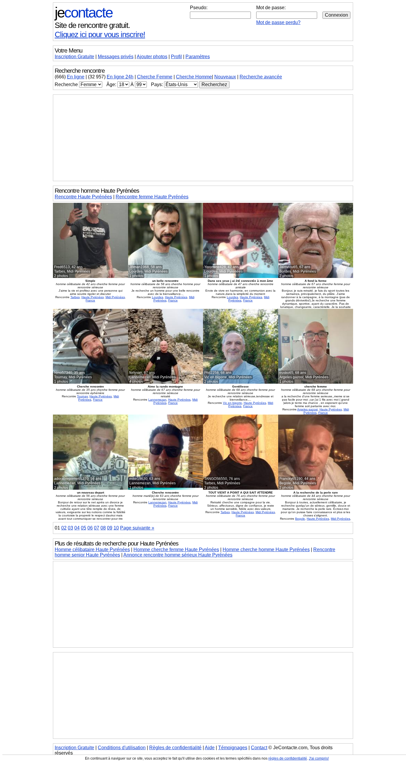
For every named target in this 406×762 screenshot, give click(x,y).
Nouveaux (225, 76)
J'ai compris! (319, 758)
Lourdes (157, 297)
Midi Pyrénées (115, 297)
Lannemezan (157, 399)
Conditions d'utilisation (122, 747)
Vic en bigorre (232, 402)
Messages (115, 56)
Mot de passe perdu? (278, 22)
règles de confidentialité (287, 758)
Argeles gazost (307, 409)
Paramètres (197, 56)
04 (77, 527)
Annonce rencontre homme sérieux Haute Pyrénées (177, 554)
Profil (176, 56)
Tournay (82, 396)
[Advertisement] (203, 137)
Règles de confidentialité (175, 747)
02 (64, 527)
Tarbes (75, 297)
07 (96, 527)
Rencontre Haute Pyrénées (83, 196)
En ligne (75, 76)
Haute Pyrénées (92, 297)
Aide (210, 747)
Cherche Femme (154, 76)
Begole (300, 518)
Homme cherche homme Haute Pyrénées (266, 549)
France (90, 300)
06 (90, 527)
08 (103, 527)
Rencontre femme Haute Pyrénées (152, 196)
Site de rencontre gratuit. (92, 25)
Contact (259, 747)
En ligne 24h (120, 76)
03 (70, 527)
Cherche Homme (194, 76)
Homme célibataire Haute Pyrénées (92, 549)
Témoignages (232, 747)
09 (109, 527)
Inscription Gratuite (74, 56)
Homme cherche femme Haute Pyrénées (176, 549)
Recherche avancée (261, 76)
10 (116, 527)
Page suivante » (137, 527)
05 (83, 527)
